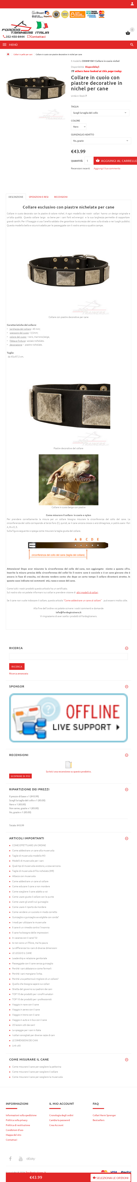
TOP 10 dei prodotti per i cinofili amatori (32, 994)
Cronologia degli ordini (61, 1115)
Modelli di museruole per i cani (28, 860)
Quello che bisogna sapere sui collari (31, 983)
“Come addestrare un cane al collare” (83, 600)
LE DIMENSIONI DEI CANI (25, 1040)
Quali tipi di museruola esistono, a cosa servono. (36, 865)
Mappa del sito (13, 1134)
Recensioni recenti (80, 168)
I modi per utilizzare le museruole (29, 922)
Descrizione (16, 196)
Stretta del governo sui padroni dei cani (32, 989)
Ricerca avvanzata (18, 673)
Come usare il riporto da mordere (29, 906)
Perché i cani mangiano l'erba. (27, 973)
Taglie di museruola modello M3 (28, 855)
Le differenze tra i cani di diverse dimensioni (34, 948)
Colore (75, 120)
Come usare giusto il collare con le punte (33, 896)
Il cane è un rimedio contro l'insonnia (30, 927)
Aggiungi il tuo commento (107, 168)
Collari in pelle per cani (23, 54)
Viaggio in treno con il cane (26, 1014)
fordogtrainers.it (36, 1172)
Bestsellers (98, 1120)
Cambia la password (59, 1120)
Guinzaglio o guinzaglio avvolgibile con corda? (35, 917)
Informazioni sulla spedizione (21, 1115)
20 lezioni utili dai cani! (23, 1024)
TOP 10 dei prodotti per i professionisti (32, 999)
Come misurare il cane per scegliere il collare (35, 1071)
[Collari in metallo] (76, 592)
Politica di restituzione (18, 1125)
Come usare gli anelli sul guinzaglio (30, 901)
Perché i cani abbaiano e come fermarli (31, 968)
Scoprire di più (20, 776)
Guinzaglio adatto (82, 134)
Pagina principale (8, 54)
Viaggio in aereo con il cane (26, 1009)
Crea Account (56, 1125)
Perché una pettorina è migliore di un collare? (35, 978)
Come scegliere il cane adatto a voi (30, 891)
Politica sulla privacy (16, 1120)
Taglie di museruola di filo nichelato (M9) (33, 870)
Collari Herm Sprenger (104, 1115)
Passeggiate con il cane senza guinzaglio (32, 963)
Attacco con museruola (24, 876)
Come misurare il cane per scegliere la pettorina (36, 1066)
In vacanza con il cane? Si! (24, 937)
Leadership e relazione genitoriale (29, 958)
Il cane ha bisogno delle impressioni (30, 932)
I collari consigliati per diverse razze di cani (33, 1035)
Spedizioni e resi (38, 196)
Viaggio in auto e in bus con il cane (29, 1019)
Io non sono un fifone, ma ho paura (30, 942)
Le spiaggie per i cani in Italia (26, 1030)
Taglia (75, 106)
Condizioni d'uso (14, 1129)
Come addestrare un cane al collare (30, 881)
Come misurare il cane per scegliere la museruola (37, 1076)
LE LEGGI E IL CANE (22, 953)
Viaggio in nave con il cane (25, 1004)
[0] (127, 34)
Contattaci (38, 36)
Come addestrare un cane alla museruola (33, 850)
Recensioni (60, 196)
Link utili (16, 1045)
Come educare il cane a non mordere (31, 886)
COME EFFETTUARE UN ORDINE (29, 845)
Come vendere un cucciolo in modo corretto (34, 912)
